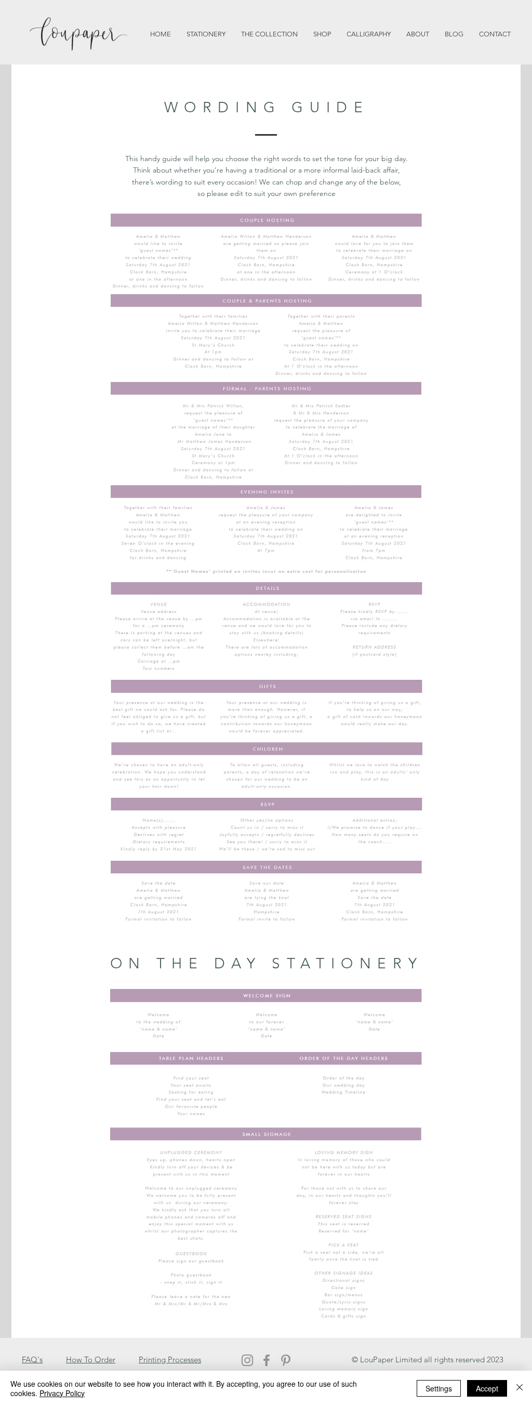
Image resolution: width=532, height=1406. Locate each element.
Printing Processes (170, 1359)
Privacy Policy (62, 1393)
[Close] (519, 1388)
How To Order (90, 1359)
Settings (438, 1388)
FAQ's (32, 1359)
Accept (487, 1388)
